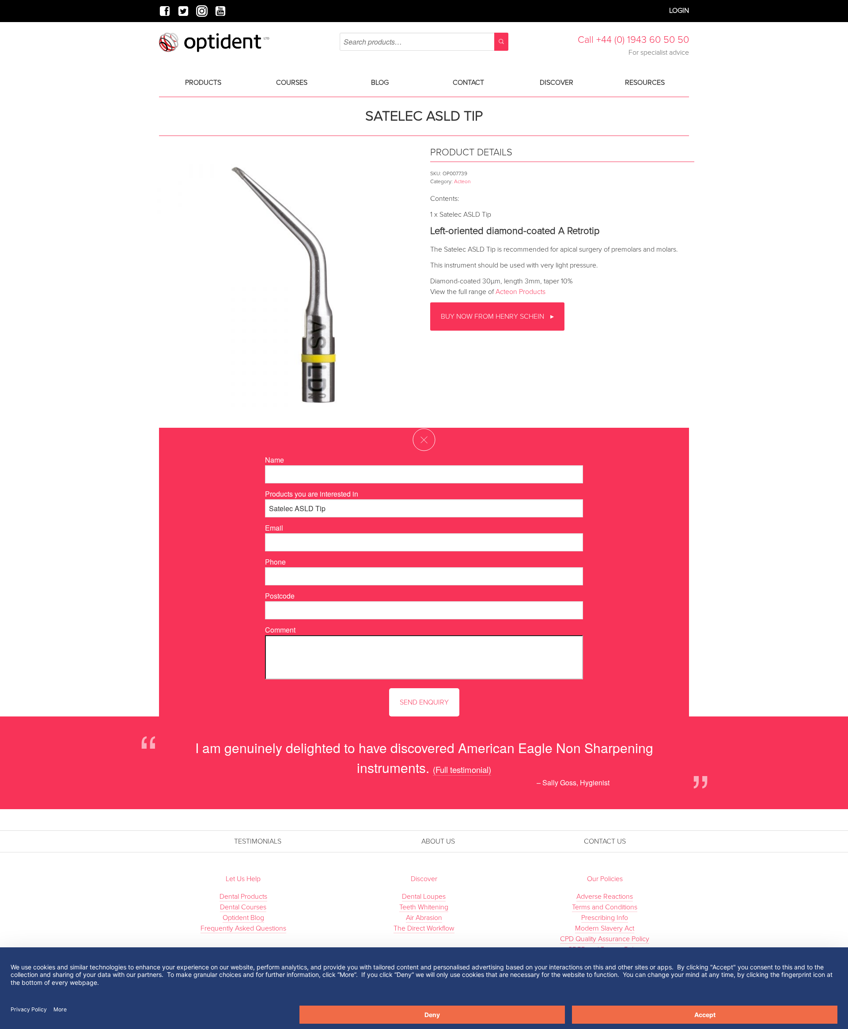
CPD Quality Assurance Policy (604, 939)
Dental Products (243, 896)
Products (203, 82)
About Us (438, 841)
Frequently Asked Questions (243, 928)
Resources (645, 82)
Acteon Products (520, 291)
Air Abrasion (424, 917)
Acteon (462, 181)
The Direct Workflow (424, 928)
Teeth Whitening (423, 907)
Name (274, 460)
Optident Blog (243, 917)
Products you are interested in (311, 494)
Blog (380, 82)
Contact (468, 82)
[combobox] (424, 42)
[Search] (501, 42)
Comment (280, 630)
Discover (556, 82)
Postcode (280, 596)
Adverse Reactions (604, 896)
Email (274, 528)
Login (679, 10)
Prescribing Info (604, 917)
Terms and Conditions (604, 907)
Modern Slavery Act (604, 928)
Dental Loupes (424, 896)
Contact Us (605, 841)
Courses (291, 82)
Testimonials (257, 841)
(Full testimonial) (462, 769)
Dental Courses (243, 907)
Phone (275, 562)
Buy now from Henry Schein (493, 316)
